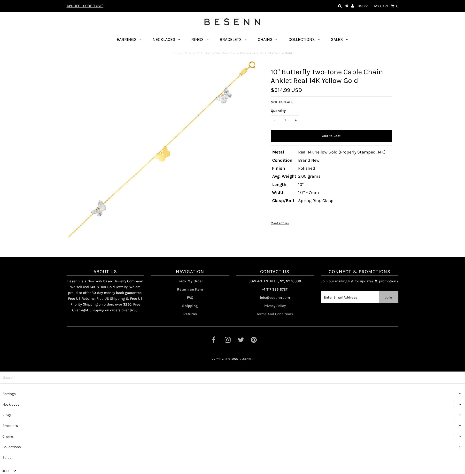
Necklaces (164, 39)
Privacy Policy (275, 306)
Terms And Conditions (274, 314)
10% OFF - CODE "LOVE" (85, 6)
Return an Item (190, 289)
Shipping (190, 306)
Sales (337, 39)
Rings (197, 39)
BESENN (245, 358)
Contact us (280, 223)
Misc (188, 53)
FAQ (190, 297)
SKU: (274, 102)
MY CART (386, 6)
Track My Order (190, 281)
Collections (301, 39)
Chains (265, 39)
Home (177, 53)
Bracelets (231, 39)
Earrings (127, 39)
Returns (190, 314)
